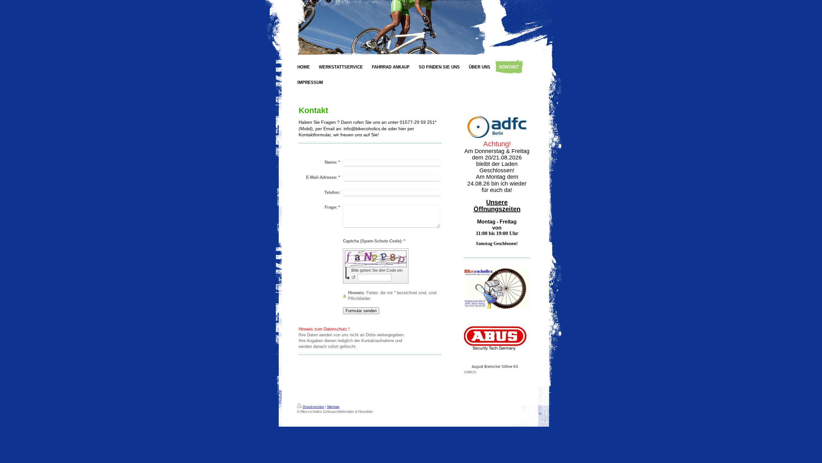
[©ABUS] (497, 340)
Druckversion (313, 407)
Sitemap (333, 407)
